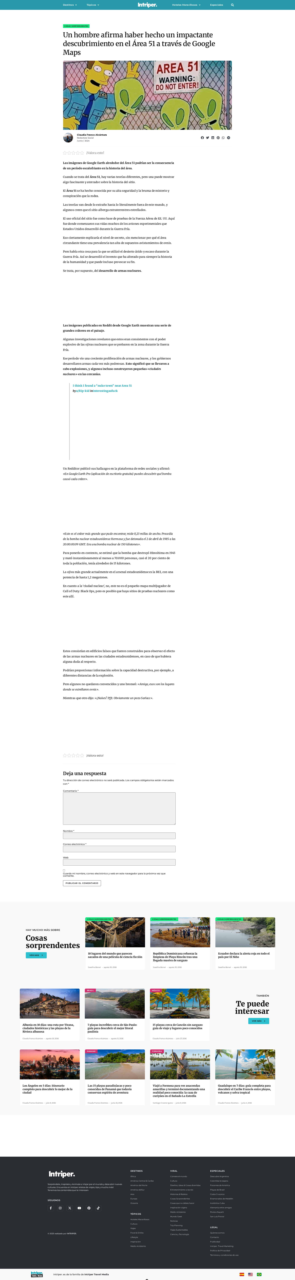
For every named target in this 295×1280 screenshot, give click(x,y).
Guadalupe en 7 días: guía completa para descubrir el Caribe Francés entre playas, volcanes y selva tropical (244, 1089)
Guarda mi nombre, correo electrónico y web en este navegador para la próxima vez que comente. (114, 874)
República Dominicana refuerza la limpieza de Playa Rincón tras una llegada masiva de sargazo (175, 957)
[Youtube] (79, 1208)
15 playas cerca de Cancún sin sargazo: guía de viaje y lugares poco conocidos (178, 1026)
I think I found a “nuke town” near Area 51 (102, 385)
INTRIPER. (72, 1233)
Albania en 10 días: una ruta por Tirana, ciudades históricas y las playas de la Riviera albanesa (48, 1028)
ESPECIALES (217, 1171)
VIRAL (173, 1171)
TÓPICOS (135, 1214)
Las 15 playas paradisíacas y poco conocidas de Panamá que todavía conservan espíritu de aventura (110, 1089)
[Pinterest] (89, 1208)
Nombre (68, 831)
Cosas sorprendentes (76, 26)
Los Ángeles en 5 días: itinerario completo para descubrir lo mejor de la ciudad (48, 1089)
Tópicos (91, 4)
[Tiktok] (98, 1208)
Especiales (216, 4)
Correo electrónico (74, 844)
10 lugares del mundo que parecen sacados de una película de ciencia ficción (115, 955)
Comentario (71, 791)
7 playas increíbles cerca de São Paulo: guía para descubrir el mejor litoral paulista (112, 1028)
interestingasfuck (105, 391)
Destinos (68, 4)
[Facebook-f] (51, 1208)
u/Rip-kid (83, 391)
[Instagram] (60, 1208)
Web (65, 857)
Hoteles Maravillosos (184, 4)
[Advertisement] (119, 298)
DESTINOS (136, 1171)
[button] (232, 5)
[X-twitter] (70, 1208)
